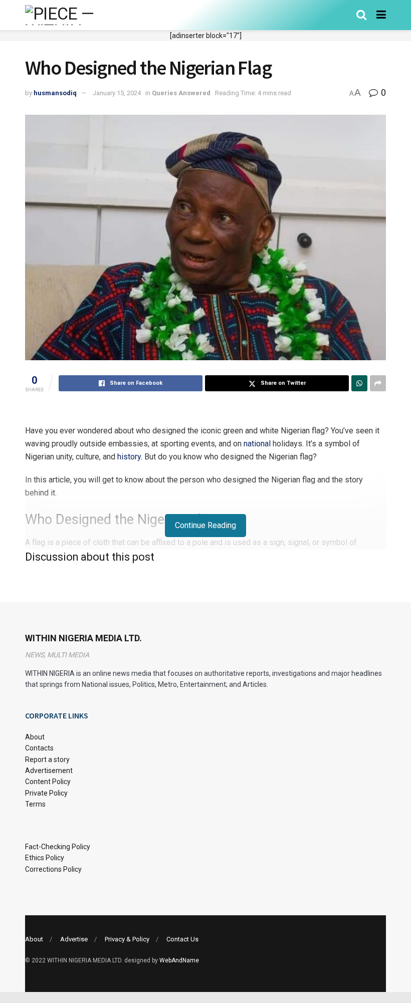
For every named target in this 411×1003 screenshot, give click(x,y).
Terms (35, 804)
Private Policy (46, 793)
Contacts (39, 748)
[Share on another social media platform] (378, 383)
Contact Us (182, 939)
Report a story (47, 760)
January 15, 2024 (117, 93)
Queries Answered (181, 93)
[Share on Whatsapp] (359, 383)
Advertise (74, 939)
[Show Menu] (381, 15)
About (35, 737)
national (257, 443)
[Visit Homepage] (74, 15)
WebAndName (179, 960)
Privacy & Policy (127, 939)
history (129, 456)
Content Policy (48, 782)
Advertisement (49, 771)
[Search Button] (361, 15)
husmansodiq (55, 93)
